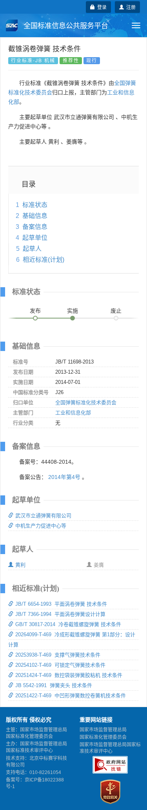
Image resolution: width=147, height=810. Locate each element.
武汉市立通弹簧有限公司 (43, 515)
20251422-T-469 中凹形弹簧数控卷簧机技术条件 (70, 695)
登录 (101, 7)
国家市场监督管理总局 (103, 730)
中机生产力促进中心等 (40, 526)
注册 (130, 7)
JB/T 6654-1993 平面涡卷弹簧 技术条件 (61, 604)
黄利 (20, 565)
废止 (116, 311)
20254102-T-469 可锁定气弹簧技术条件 (60, 665)
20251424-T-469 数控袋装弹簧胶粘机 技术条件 (68, 675)
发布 (35, 311)
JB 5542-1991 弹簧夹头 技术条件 (53, 685)
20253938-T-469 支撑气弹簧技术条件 (57, 655)
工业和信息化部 (73, 413)
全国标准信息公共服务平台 (65, 26)
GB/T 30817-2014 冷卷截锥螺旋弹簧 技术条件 (68, 624)
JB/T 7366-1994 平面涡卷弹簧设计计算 (60, 614)
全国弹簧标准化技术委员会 (85, 402)
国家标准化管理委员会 (103, 737)
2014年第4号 (64, 477)
